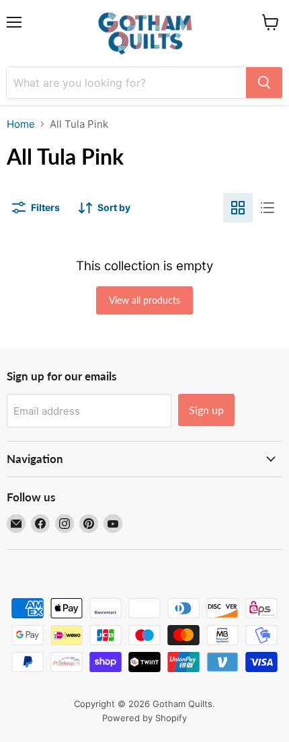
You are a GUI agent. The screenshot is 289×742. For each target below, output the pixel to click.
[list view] (267, 207)
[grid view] (238, 207)
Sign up (206, 409)
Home (21, 124)
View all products (144, 300)
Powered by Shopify (144, 717)
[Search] (264, 82)
